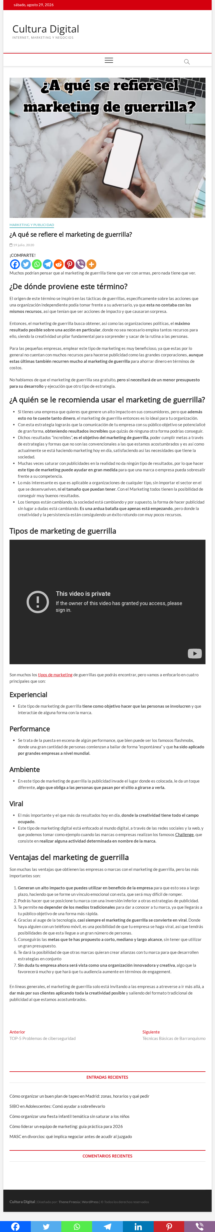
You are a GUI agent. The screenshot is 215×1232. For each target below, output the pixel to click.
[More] (91, 264)
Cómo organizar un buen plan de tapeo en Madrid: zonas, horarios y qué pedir (79, 1096)
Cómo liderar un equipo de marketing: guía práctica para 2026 (66, 1126)
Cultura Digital (45, 29)
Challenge (184, 834)
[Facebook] (15, 264)
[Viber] (80, 264)
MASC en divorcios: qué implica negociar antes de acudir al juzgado (71, 1136)
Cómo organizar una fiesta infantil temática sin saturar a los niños (70, 1116)
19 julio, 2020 (23, 245)
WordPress (90, 1202)
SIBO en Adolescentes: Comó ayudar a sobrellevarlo (57, 1106)
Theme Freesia (69, 1202)
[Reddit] (59, 264)
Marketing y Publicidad (32, 225)
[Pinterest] (69, 264)
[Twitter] (26, 264)
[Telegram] (48, 264)
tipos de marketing (55, 674)
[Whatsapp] (37, 264)
